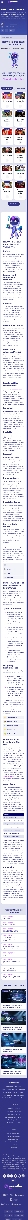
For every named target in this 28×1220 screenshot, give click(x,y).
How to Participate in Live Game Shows (13, 1098)
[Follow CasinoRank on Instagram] (8, 1176)
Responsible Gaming (14, 1114)
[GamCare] (19, 1195)
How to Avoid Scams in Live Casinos (13, 1092)
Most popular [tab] (8, 88)
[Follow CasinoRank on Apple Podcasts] (23, 1176)
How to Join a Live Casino (13, 1086)
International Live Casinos (13, 1123)
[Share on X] (2, 30)
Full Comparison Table (18, 48)
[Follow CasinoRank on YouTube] (15, 1176)
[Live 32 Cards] (7, 100)
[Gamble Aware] (11, 1204)
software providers (8, 776)
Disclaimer (14, 1145)
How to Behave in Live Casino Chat (14, 1095)
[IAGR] (5, 1195)
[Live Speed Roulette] (20, 118)
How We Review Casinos (14, 1136)
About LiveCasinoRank (13, 1133)
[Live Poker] (20, 172)
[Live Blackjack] (7, 118)
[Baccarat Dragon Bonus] (20, 190)
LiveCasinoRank (19, 887)
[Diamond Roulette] (20, 155)
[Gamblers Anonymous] (11, 1195)
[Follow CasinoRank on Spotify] (19, 1176)
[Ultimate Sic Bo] (7, 136)
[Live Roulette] (7, 155)
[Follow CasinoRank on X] (11, 1176)
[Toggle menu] (2, 2)
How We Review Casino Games (14, 1142)
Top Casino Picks (5, 48)
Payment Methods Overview (13, 1117)
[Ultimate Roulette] (20, 136)
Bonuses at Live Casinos (14, 1111)
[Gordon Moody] (14, 1199)
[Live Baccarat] (7, 172)
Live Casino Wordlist (14, 1108)
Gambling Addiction (14, 1120)
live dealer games (17, 389)
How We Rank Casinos (13, 1139)
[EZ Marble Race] (20, 100)
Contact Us (13, 1147)
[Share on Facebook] (6, 30)
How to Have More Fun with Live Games (13, 1089)
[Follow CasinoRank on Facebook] (4, 1176)
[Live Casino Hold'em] (7, 190)
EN (13, 1180)
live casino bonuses (15, 708)
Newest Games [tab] (21, 88)
